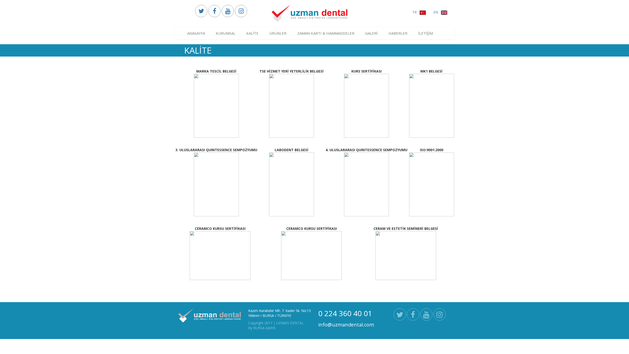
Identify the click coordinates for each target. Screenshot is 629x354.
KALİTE (252, 33)
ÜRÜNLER (277, 33)
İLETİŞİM (425, 33)
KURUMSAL (225, 33)
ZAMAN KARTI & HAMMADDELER (325, 33)
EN (437, 12)
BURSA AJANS (264, 327)
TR (416, 12)
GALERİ (371, 33)
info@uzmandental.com (346, 324)
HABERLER (397, 33)
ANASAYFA (196, 33)
